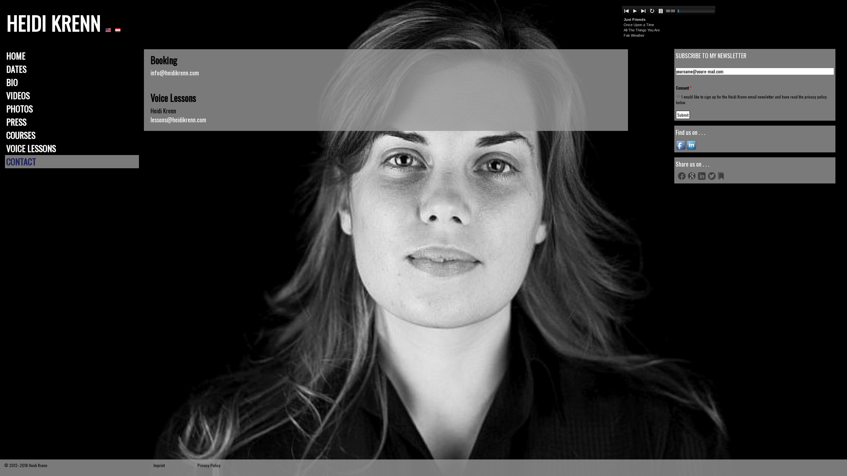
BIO (12, 82)
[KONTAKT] (117, 29)
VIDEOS (18, 95)
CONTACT (21, 161)
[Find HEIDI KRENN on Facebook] (681, 144)
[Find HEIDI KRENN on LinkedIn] (692, 144)
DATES (16, 68)
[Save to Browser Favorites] (722, 176)
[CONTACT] (108, 29)
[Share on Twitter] (712, 176)
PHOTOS (19, 108)
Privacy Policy (209, 465)
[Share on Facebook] (682, 176)
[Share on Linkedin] (702, 176)
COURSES (20, 135)
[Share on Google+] (692, 176)
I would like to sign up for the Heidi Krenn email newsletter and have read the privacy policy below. (751, 99)
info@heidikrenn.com (175, 72)
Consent (683, 88)
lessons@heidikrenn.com (178, 119)
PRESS (16, 121)
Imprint (159, 465)
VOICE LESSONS (31, 148)
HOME (15, 55)
